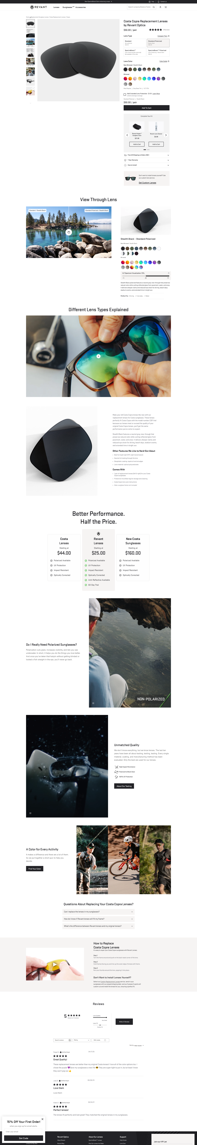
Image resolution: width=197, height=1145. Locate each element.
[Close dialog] (42, 1119)
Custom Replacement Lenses (110, 982)
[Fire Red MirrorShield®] (130, 78)
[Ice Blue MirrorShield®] (149, 78)
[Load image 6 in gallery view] (30, 71)
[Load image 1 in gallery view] (30, 23)
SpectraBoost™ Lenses (95, 1140)
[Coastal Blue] (139, 69)
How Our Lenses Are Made (96, 1143)
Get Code (23, 1138)
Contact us (163, 1)
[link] (159, 29)
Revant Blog (60, 1143)
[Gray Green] (135, 69)
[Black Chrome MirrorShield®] (163, 78)
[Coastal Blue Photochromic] (132, 253)
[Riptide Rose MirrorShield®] (141, 267)
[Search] (153, 7)
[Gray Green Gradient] (154, 69)
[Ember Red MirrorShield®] (132, 267)
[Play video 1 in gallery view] (30, 91)
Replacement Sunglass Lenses (39, 17)
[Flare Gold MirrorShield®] (139, 78)
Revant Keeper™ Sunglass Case (137, 134)
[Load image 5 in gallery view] (30, 62)
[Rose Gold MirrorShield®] (135, 78)
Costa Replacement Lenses (57, 17)
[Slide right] (30, 103)
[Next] (166, 135)
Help (153, 1)
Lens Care (123, 1143)
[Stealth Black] (125, 69)
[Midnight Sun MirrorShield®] (125, 78)
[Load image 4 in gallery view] (30, 52)
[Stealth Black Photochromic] (123, 253)
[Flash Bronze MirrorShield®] (130, 84)
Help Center (123, 1140)
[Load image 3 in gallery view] (30, 42)
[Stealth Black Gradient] (144, 69)
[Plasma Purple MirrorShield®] (158, 78)
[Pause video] (93, 703)
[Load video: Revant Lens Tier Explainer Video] (98, 356)
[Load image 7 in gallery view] (30, 81)
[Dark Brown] (130, 69)
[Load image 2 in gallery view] (30, 33)
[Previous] (127, 135)
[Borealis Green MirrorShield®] (136, 267)
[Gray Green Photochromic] (127, 253)
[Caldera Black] (136, 253)
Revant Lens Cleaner (156, 134)
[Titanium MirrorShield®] (125, 84)
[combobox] (141, 7)
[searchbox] (60, 1040)
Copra (68, 17)
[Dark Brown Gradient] (149, 69)
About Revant (61, 1140)
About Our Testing (124, 786)
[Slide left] (30, 18)
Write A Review (124, 1021)
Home (28, 17)
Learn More (156, 94)
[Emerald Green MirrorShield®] (144, 78)
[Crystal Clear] (159, 248)
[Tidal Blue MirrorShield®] (154, 78)
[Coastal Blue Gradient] (158, 69)
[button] (56, 7)
